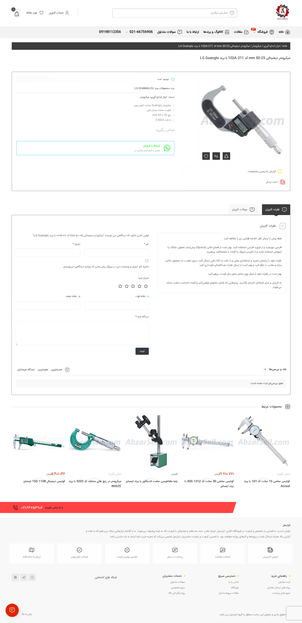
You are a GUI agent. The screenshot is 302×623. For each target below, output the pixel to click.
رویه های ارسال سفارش (278, 588)
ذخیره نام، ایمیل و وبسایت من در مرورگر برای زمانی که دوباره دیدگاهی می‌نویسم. (106, 266)
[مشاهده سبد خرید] (16, 14)
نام (146, 244)
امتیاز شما (144, 278)
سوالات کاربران (240, 209)
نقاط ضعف (71, 296)
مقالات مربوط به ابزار (229, 593)
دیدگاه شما (142, 316)
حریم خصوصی (178, 588)
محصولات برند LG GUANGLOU (152, 88)
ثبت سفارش (284, 582)
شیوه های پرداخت (281, 593)
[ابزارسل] (263, 12)
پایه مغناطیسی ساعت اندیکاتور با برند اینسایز (152, 481)
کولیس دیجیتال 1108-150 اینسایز (44, 481)
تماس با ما (233, 582)
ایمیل (76, 244)
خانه (284, 46)
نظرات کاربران (272, 209)
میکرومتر (256, 46)
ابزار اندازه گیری (272, 46)
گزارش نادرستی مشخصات (262, 171)
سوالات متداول (177, 582)
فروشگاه (235, 588)
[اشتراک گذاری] (226, 156)
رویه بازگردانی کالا (176, 593)
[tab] (276, 209)
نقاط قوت (140, 296)
